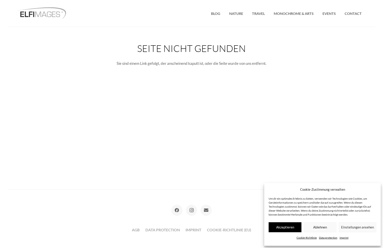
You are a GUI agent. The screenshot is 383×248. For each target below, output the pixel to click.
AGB (136, 230)
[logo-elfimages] (41, 13)
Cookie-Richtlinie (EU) (229, 230)
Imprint (344, 237)
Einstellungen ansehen (357, 227)
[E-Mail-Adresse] (206, 210)
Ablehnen (320, 227)
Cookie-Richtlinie (307, 237)
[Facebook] (176, 210)
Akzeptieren (285, 227)
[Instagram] (191, 210)
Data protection (328, 237)
